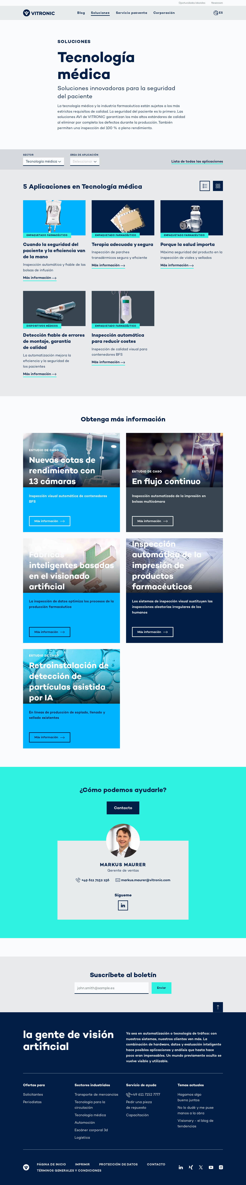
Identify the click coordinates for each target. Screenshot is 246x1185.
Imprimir (82, 1164)
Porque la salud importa (187, 244)
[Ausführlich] (218, 186)
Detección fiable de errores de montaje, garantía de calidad (54, 341)
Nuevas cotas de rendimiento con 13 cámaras (62, 470)
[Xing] (191, 1167)
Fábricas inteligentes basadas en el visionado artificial (71, 570)
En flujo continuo (166, 481)
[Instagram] (221, 1167)
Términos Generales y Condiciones (69, 1171)
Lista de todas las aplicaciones (197, 161)
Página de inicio (51, 1164)
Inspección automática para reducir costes (118, 338)
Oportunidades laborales (192, 3)
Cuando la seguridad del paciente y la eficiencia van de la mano (54, 250)
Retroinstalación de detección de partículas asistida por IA (69, 681)
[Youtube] (211, 1167)
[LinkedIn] (123, 905)
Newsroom (217, 3)
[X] (201, 1167)
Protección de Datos (118, 1164)
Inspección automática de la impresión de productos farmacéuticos (167, 565)
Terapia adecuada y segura (122, 244)
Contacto (156, 1164)
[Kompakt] (205, 186)
